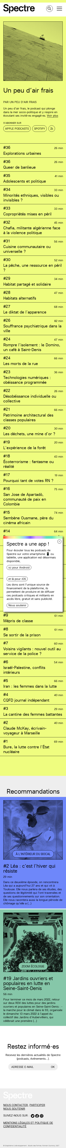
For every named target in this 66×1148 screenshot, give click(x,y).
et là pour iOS (17, 579)
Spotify (39, 128)
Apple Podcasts (17, 128)
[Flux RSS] (51, 128)
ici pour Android (19, 567)
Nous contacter (15, 1105)
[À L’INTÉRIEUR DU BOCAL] (33, 859)
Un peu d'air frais (23, 102)
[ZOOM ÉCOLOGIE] (33, 971)
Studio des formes (34, 1146)
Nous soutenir (17, 605)
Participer (37, 1105)
